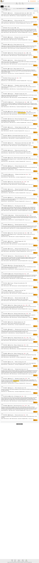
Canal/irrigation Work (12, 215)
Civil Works (11, 265)
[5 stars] (11, 8)
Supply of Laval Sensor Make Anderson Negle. (8, 79)
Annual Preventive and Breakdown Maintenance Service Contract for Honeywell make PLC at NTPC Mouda (18, 339)
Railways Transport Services (11, 197)
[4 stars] (10, 8)
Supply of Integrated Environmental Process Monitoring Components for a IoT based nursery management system (19, 21)
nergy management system (20, 8)
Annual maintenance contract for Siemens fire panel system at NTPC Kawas (13, 183)
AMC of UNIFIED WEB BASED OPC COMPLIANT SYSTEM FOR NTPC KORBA (18, 112)
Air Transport (11, 283)
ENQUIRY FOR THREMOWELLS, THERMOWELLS (9, 242)
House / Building (11, 361)
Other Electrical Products (11, 60)
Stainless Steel (11, 118)
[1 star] (7, 8)
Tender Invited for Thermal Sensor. (6, 284)
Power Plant (11, 44)
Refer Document (6, 15)
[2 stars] (8, 8)
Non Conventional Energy (11, 369)
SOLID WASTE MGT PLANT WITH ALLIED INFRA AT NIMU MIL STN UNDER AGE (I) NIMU (15, 151)
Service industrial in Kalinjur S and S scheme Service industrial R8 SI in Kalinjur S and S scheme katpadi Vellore (18, 363)
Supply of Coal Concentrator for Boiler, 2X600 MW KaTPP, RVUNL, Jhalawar (13, 323)
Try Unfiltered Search (30, 8)
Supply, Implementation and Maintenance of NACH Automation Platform (12, 38)
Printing (10, 135)
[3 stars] (9, 8)
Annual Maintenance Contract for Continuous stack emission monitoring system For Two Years (16, 144)
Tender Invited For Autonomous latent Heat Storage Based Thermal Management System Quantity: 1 (16, 14)
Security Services (11, 127)
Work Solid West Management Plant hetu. (7, 175)
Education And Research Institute (11, 20)
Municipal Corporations (12, 174)
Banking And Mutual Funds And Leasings (11, 37)
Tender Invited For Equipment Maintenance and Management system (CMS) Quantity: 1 (14, 299)
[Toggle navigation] (38, 1)
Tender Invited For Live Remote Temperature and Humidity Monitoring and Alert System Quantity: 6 (16, 54)
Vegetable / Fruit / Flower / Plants (11, 329)
